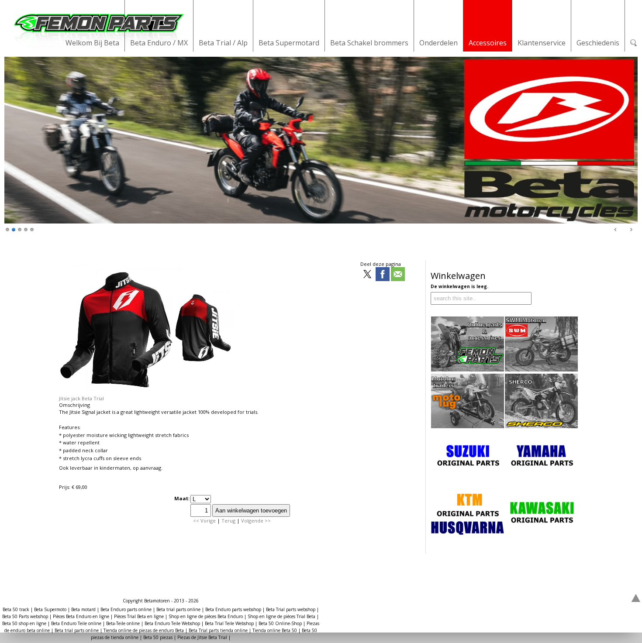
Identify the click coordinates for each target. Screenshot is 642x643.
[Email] (398, 274)
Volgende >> (256, 520)
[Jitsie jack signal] (146, 392)
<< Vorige (204, 520)
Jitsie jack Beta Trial (81, 398)
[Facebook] (383, 274)
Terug (228, 520)
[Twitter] (367, 274)
